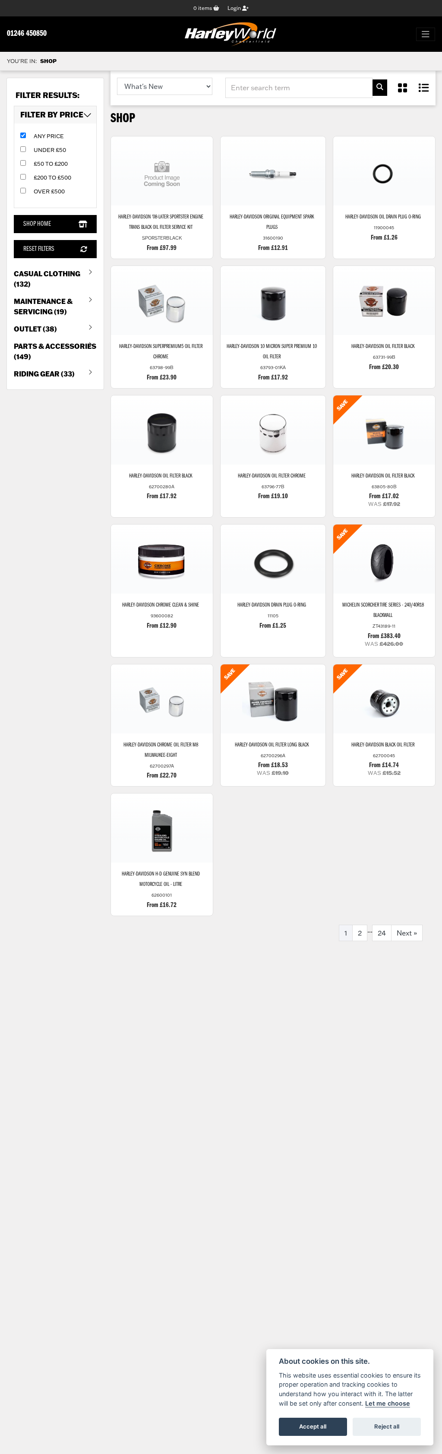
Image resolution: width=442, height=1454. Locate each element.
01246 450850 (27, 34)
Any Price (49, 136)
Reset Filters (38, 249)
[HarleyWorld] (230, 34)
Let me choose (387, 1403)
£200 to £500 (52, 177)
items (203, 8)
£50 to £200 (51, 163)
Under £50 (50, 149)
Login (234, 8)
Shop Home (37, 224)
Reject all (386, 1426)
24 (382, 933)
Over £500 (49, 191)
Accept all (312, 1426)
